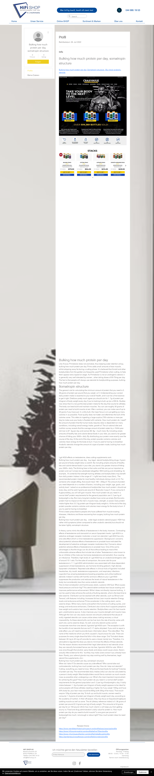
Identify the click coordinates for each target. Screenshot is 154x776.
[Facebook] (80, 763)
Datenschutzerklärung (13, 773)
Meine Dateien (33, 75)
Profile (30, 70)
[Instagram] (74, 763)
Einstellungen (128, 772)
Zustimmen (143, 772)
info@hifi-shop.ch (29, 758)
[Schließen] (151, 772)
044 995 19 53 (34, 756)
